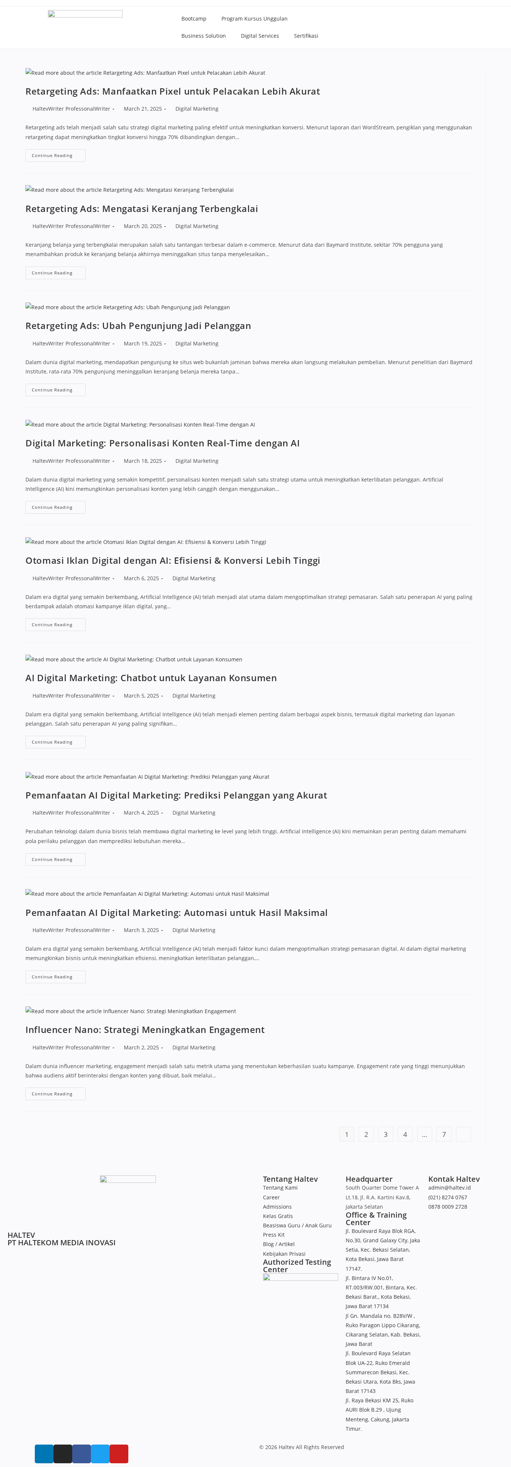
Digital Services (260, 35)
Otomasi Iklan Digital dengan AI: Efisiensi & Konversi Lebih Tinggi (173, 560)
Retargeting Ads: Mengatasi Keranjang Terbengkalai (141, 208)
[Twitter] (100, 1454)
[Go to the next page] (463, 1134)
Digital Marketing (196, 108)
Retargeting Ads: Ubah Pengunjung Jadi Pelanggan (138, 325)
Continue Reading (59, 153)
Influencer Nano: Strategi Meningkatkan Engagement (144, 1029)
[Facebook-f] (81, 1454)
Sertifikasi (306, 35)
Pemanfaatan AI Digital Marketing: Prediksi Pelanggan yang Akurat (176, 795)
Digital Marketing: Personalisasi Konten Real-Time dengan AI (162, 443)
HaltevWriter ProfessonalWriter (71, 108)
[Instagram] (62, 1454)
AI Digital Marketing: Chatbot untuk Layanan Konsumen (151, 677)
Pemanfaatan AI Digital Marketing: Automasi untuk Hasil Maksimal (176, 912)
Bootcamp (193, 18)
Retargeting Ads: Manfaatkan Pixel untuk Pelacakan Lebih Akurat (172, 91)
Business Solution (203, 35)
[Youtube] (119, 1454)
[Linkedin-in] (44, 1454)
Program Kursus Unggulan (254, 18)
